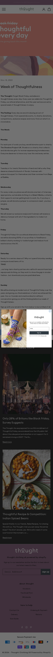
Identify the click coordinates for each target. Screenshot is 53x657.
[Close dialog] (50, 311)
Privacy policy (44, 335)
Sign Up (39, 332)
